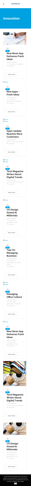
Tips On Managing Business (12, 253)
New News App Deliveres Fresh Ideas (15, 56)
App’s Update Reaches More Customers (14, 134)
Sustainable (19, 64)
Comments (11, 66)
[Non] (29, 480)
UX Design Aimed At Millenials (12, 212)
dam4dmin (13, 62)
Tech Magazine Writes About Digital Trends (15, 174)
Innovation (13, 64)
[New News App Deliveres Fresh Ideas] (14, 38)
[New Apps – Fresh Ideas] (5, 82)
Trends (16, 222)
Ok (15, 483)
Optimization (10, 101)
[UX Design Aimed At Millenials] (5, 200)
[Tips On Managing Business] (5, 240)
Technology (19, 141)
